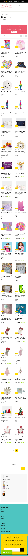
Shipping (2, 526)
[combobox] (14, 10)
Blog (2, 514)
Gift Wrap (3, 523)
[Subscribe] (22, 550)
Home (2, 14)
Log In (2, 518)
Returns (2, 533)
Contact (2, 509)
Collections (7, 14)
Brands (2, 516)
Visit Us (2, 511)
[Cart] (22, 5)
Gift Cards (3, 525)
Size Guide (3, 528)
